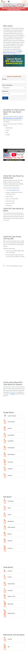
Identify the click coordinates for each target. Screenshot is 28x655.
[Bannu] (6, 534)
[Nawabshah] (6, 613)
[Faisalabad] (6, 435)
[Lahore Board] (6, 415)
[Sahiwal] (6, 468)
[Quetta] (6, 639)
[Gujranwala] (6, 421)
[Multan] (6, 428)
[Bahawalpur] (6, 454)
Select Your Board (7, 85)
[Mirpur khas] (6, 596)
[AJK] (6, 647)
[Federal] (6, 475)
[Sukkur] (6, 577)
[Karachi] (6, 571)
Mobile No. (5, 91)
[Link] (3, 2)
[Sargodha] (6, 441)
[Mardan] (6, 540)
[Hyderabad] (6, 583)
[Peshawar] (6, 501)
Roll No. (4, 79)
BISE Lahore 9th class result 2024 (12, 118)
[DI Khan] (6, 548)
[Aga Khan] (6, 604)
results (13, 394)
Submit (5, 98)
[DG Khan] (6, 462)
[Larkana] (6, 590)
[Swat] (6, 508)
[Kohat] (6, 514)
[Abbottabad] (6, 527)
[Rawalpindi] (6, 447)
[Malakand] (6, 521)
